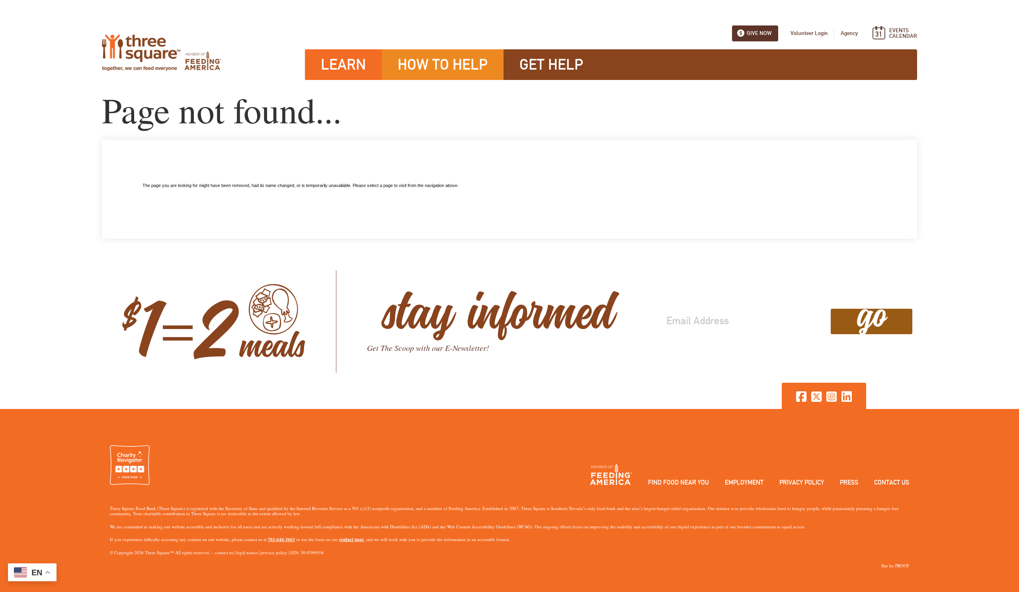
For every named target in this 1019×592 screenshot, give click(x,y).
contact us (224, 552)
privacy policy (274, 552)
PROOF (902, 566)
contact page (351, 539)
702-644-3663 (281, 539)
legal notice (247, 552)
